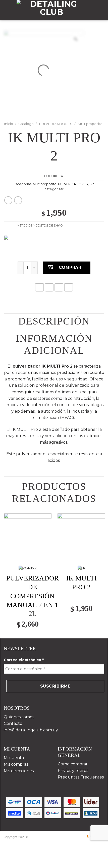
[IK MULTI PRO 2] (81, 537)
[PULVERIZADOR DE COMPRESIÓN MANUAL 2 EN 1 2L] (27, 537)
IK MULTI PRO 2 (81, 582)
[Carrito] (102, 10)
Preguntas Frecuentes (81, 777)
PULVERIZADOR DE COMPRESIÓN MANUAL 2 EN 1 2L (32, 596)
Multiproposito (90, 124)
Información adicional (54, 344)
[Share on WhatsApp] (39, 287)
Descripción (54, 321)
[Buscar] (95, 10)
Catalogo (26, 124)
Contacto (13, 723)
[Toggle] (99, 226)
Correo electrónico (24, 660)
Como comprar (73, 764)
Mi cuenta (14, 757)
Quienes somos (19, 717)
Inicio (8, 124)
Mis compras (16, 764)
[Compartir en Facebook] (49, 287)
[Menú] (7, 10)
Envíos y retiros (73, 770)
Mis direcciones (19, 770)
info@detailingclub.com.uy (31, 730)
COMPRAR (70, 267)
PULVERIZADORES (55, 124)
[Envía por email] (68, 287)
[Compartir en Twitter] (59, 287)
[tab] (54, 321)
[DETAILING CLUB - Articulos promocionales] (51, 10)
